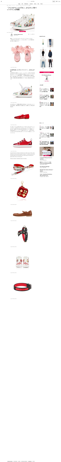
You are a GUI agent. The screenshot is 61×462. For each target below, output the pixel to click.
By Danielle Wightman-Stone (18, 34)
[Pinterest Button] (32, 34)
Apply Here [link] (47, 81)
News (10, 5)
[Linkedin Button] (31, 34)
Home (7, 5)
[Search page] (58, 1)
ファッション (13, 5)
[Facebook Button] (30, 34)
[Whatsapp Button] (34, 34)
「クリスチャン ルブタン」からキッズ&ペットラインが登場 (23, 5)
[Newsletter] (56, 1)
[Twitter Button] (28, 34)
